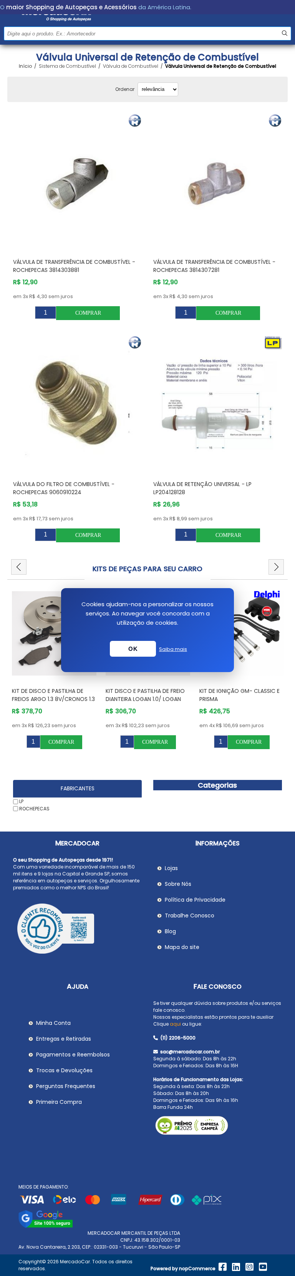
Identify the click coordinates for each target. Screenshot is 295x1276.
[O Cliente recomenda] (77, 930)
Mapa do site (182, 947)
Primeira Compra (59, 1102)
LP (21, 801)
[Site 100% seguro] (45, 1226)
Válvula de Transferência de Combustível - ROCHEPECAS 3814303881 (74, 266)
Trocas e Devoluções (64, 1070)
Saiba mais (173, 649)
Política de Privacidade (195, 900)
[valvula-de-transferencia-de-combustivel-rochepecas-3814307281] (217, 182)
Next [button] (276, 567)
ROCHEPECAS (34, 808)
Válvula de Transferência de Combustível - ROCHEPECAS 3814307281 (214, 266)
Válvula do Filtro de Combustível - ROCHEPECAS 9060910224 (63, 488)
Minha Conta (53, 1023)
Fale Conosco (218, 986)
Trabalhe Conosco (189, 915)
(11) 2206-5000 (177, 1038)
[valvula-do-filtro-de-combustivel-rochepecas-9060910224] (77, 404)
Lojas (171, 868)
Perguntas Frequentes (65, 1086)
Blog (170, 931)
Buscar (284, 33)
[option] (54, 668)
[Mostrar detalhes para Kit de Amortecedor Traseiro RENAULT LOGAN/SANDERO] (241, 633)
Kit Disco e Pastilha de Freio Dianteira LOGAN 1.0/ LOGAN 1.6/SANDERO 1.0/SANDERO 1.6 (51, 699)
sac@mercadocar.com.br (189, 1051)
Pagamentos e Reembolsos (73, 1054)
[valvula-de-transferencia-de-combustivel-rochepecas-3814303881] (77, 182)
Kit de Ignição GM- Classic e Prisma (146, 695)
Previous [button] (19, 567)
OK (133, 649)
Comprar (88, 313)
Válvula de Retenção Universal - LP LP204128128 (202, 488)
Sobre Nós (178, 884)
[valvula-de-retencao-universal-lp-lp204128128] (217, 404)
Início (25, 66)
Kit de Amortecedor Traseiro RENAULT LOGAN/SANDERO (241, 695)
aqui (175, 1024)
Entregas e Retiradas (63, 1039)
